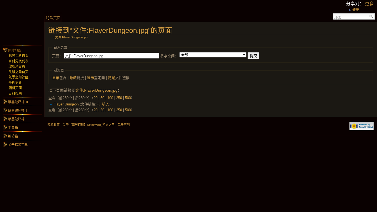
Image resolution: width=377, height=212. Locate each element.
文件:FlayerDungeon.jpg (71, 37)
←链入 (104, 104)
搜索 (337, 17)
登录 (355, 10)
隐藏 (73, 78)
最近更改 (15, 83)
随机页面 (15, 88)
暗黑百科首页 (18, 56)
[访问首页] (22, 22)
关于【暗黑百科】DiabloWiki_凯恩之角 (89, 124)
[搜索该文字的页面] (371, 16)
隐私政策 (53, 124)
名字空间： (169, 56)
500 (128, 98)
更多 (369, 3)
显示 (55, 78)
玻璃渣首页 (17, 66)
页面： (57, 56)
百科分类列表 (18, 61)
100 (110, 98)
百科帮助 (15, 94)
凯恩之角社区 (18, 77)
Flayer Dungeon (66, 104)
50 (102, 98)
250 (119, 98)
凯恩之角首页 (18, 72)
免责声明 (124, 124)
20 (95, 98)
